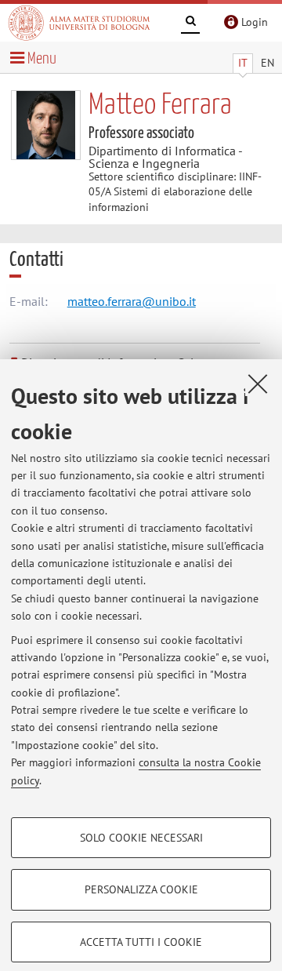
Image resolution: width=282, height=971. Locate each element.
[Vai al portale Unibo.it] (79, 23)
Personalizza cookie (141, 889)
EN (267, 63)
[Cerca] (190, 23)
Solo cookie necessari (141, 838)
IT (243, 63)
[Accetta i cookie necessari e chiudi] (257, 383)
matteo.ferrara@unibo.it (131, 301)
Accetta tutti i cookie (141, 942)
